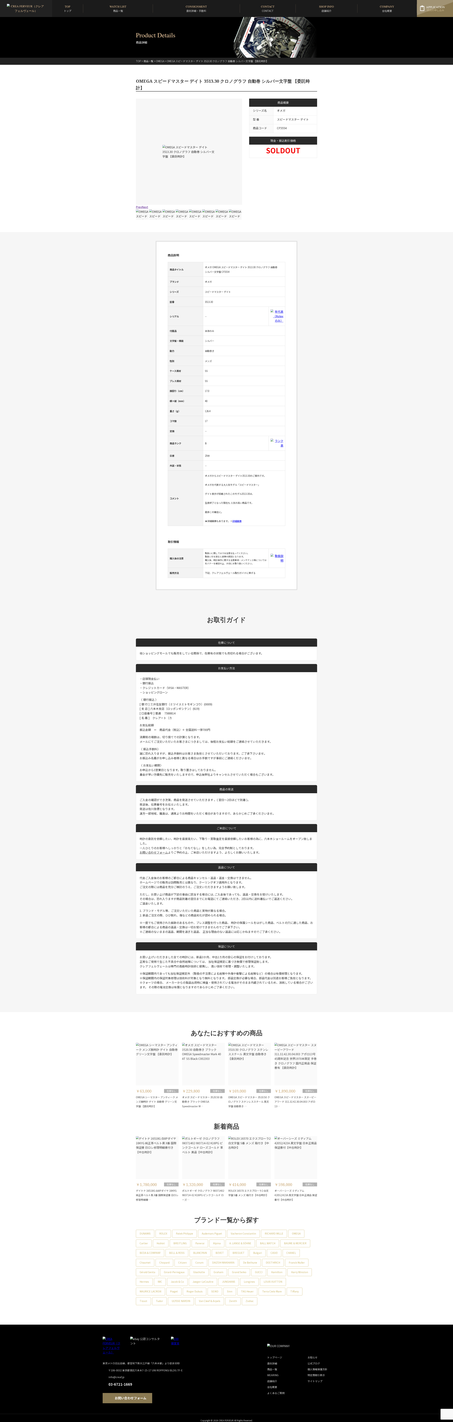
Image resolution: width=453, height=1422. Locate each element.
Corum (199, 1262)
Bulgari (257, 1253)
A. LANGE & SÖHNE (240, 1243)
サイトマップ (315, 1381)
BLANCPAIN (200, 1253)
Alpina (217, 1243)
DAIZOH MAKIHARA (223, 1262)
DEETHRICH (273, 1262)
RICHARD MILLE (274, 1233)
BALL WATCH (267, 1243)
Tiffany (294, 1291)
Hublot (161, 1243)
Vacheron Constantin (243, 1233)
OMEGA (296, 1233)
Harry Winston (299, 1272)
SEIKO (214, 1291)
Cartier (144, 1243)
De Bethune (250, 1262)
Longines (249, 1281)
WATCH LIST (118, 9)
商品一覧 (148, 61)
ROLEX (163, 1233)
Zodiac (250, 1301)
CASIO (274, 1253)
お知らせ (312, 1357)
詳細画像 (237, 521)
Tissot (143, 1301)
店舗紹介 (272, 1381)
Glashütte (199, 1272)
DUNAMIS (145, 1233)
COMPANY (387, 9)
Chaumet (145, 1262)
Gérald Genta (147, 1272)
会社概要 (272, 1387)
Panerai (199, 1243)
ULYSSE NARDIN (181, 1301)
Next (145, 207)
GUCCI (258, 1272)
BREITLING (180, 1243)
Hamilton (276, 1272)
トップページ (274, 1357)
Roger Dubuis (195, 1291)
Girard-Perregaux (174, 1272)
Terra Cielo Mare (272, 1291)
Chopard (164, 1262)
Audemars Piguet (212, 1233)
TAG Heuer (247, 1291)
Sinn (229, 1291)
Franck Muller (297, 1262)
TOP (67, 9)
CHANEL (291, 1253)
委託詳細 (272, 1363)
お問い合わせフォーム (154, 852)
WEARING (273, 1375)
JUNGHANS (228, 1281)
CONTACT (267, 9)
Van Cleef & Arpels (209, 1301)
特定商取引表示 (316, 1375)
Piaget (174, 1291)
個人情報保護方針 (317, 1369)
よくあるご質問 (276, 1393)
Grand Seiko (239, 1272)
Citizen (182, 1262)
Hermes (144, 1281)
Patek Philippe (184, 1233)
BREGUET (239, 1253)
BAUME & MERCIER (295, 1243)
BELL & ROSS (177, 1253)
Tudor (159, 1301)
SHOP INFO (326, 9)
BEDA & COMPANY (150, 1253)
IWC (160, 1281)
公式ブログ (314, 1363)
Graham (218, 1272)
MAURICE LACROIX (150, 1291)
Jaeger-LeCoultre (203, 1281)
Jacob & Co (177, 1281)
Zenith (233, 1301)
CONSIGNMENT (196, 9)
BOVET (220, 1253)
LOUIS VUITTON (273, 1281)
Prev (139, 207)
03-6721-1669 (120, 1384)
